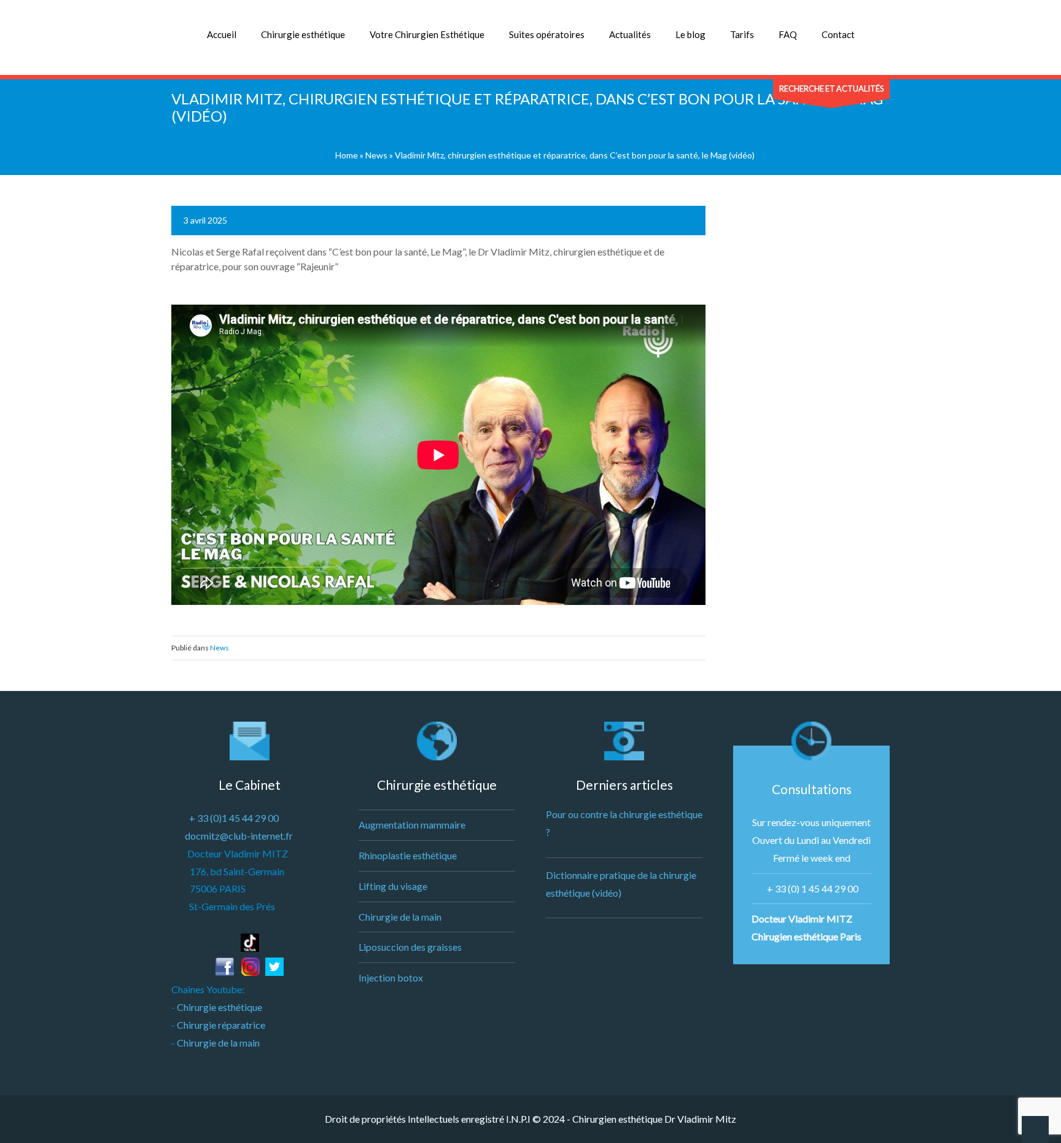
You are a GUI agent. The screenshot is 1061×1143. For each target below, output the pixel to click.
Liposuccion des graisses (410, 947)
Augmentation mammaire (412, 824)
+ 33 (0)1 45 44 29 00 (234, 818)
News (376, 155)
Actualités (630, 34)
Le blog (690, 34)
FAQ (788, 34)
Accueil (221, 34)
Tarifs (742, 34)
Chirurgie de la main (218, 1042)
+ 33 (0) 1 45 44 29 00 (812, 888)
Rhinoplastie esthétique (408, 855)
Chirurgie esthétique (303, 34)
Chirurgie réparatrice (221, 1025)
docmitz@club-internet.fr (239, 835)
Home (346, 155)
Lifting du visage (393, 886)
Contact (838, 34)
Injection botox (391, 977)
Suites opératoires (547, 34)
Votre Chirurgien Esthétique (427, 34)
